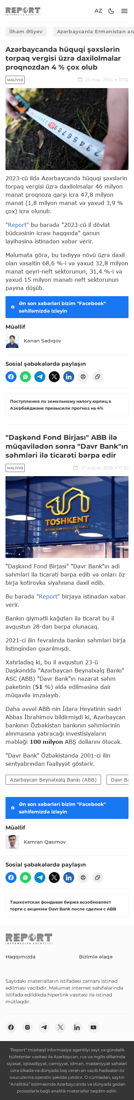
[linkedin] (68, 376)
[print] (83, 376)
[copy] (97, 376)
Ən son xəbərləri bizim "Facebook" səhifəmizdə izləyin (62, 307)
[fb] (10, 376)
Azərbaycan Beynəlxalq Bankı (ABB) (53, 780)
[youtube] (93, 1027)
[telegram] (39, 376)
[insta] (27, 1027)
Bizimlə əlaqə (96, 957)
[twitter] (54, 376)
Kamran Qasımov (45, 842)
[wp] (25, 376)
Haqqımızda (20, 957)
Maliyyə (15, 80)
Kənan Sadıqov (42, 341)
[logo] (23, 11)
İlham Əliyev (26, 31)
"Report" (17, 224)
